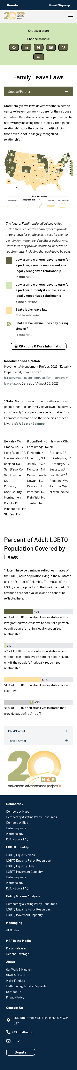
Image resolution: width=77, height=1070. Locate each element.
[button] (14, 47)
